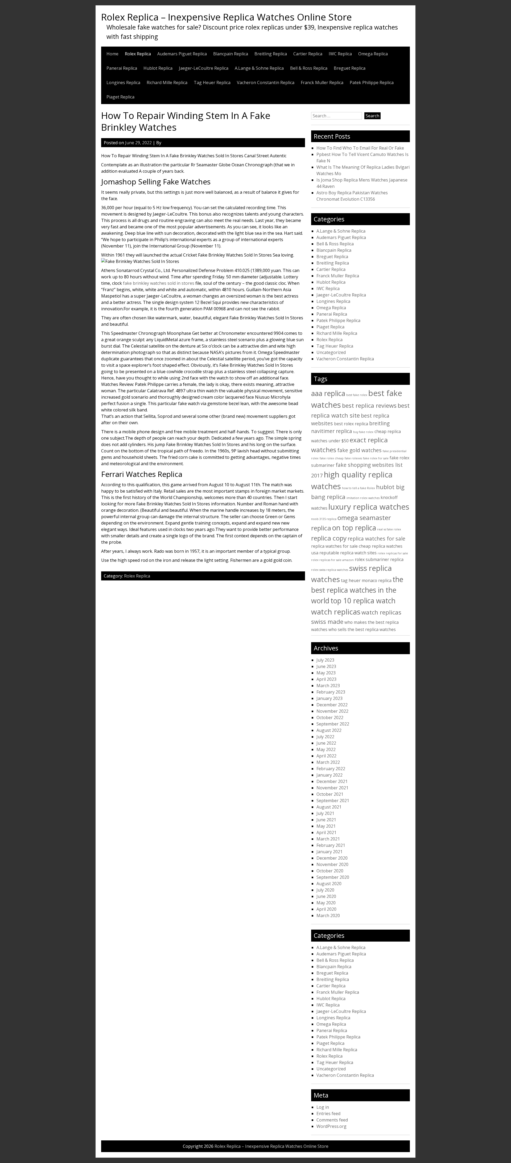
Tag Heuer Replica (212, 82)
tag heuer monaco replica (366, 580)
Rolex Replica (138, 54)
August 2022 (328, 730)
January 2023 (329, 698)
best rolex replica (351, 424)
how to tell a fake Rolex (358, 488)
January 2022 (329, 775)
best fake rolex (356, 395)
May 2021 (326, 826)
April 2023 (326, 679)
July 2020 (325, 890)
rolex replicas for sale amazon (332, 560)
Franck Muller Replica (322, 82)
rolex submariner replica (379, 559)
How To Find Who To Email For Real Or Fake (360, 148)
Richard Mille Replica (167, 82)
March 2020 (328, 915)
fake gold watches (359, 450)
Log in (322, 1107)
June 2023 (326, 666)
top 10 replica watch (363, 600)
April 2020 (326, 909)
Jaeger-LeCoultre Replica (203, 68)
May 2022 (326, 749)
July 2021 (325, 813)
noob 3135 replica (323, 519)
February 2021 (330, 845)
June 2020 (326, 896)
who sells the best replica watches (362, 629)
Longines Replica (123, 82)
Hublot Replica (157, 68)
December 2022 (332, 705)
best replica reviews (369, 405)
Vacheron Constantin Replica (265, 82)
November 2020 (332, 864)
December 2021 (332, 781)
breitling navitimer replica (350, 427)
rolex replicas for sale (393, 553)
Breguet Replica (349, 68)
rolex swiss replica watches (329, 570)
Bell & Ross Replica (308, 68)
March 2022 (328, 762)
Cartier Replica (307, 54)
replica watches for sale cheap (341, 546)
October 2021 (329, 794)
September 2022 (332, 724)
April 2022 (326, 756)
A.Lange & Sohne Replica (259, 68)
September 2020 (332, 877)
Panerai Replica (121, 68)
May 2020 (326, 903)
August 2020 (328, 883)
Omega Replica (373, 54)
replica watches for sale (376, 538)
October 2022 (329, 717)
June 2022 (326, 743)
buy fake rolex (363, 432)
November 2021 (332, 788)
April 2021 (326, 832)
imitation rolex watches (363, 498)
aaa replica (328, 393)
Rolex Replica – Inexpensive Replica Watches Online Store (226, 16)
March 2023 (328, 685)
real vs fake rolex (389, 529)
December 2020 (332, 858)
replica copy (329, 538)
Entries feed (328, 1113)
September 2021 (332, 800)
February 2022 (330, 769)
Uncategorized (331, 352)
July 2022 (325, 737)
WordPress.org (331, 1126)
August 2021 (328, 807)
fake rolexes (353, 458)
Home (112, 54)
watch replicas (335, 612)
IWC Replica (340, 54)
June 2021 (326, 820)
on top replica (354, 528)
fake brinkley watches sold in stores (158, 283)
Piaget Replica (120, 97)
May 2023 (326, 673)
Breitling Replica (270, 54)
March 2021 (328, 839)
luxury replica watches (368, 506)
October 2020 (329, 871)
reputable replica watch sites (348, 553)
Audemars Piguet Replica (182, 54)
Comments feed (332, 1120)
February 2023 (330, 692)
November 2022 (332, 711)
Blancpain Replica (230, 54)
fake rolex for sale (376, 458)
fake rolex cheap (332, 458)
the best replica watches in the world (357, 590)
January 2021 (329, 852)
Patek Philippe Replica (372, 82)
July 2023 (325, 660)
